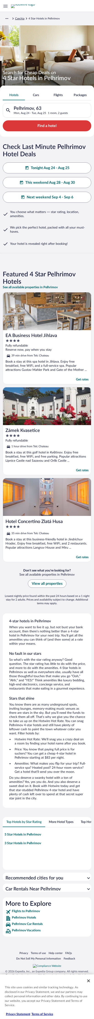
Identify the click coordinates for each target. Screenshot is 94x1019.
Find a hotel (47, 126)
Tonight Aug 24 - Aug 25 (50, 168)
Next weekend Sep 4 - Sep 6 (50, 197)
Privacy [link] (23, 953)
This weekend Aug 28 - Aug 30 (50, 182)
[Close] (89, 981)
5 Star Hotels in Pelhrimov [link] (23, 834)
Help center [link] (56, 953)
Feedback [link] (69, 958)
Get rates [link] (82, 379)
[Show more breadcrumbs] (7, 18)
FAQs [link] (68, 953)
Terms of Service (42, 1014)
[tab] (14, 95)
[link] (47, 912)
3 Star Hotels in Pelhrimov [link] (23, 843)
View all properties (47, 583)
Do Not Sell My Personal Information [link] (38, 958)
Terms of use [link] (38, 953)
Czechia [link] (19, 18)
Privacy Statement (18, 1014)
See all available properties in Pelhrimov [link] (30, 287)
